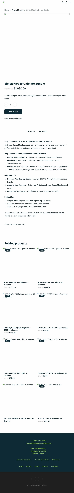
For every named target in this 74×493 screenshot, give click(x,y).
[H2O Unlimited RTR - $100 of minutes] (53, 263)
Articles (28, 466)
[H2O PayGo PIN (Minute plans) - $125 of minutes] (19, 309)
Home (6, 10)
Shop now (54, 466)
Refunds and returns (42, 460)
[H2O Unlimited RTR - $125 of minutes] (19, 263)
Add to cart (13, 112)
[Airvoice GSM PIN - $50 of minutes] (19, 399)
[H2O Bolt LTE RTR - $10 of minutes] (53, 354)
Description (31, 131)
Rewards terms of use (24, 460)
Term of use (56, 460)
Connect (45, 466)
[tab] (31, 131)
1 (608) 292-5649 (39, 441)
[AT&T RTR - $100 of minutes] (53, 399)
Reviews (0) (43, 131)
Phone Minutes (17, 10)
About (37, 466)
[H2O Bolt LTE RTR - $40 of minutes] (53, 309)
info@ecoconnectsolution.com (39, 443)
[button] (70, 2)
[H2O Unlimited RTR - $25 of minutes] (19, 354)
